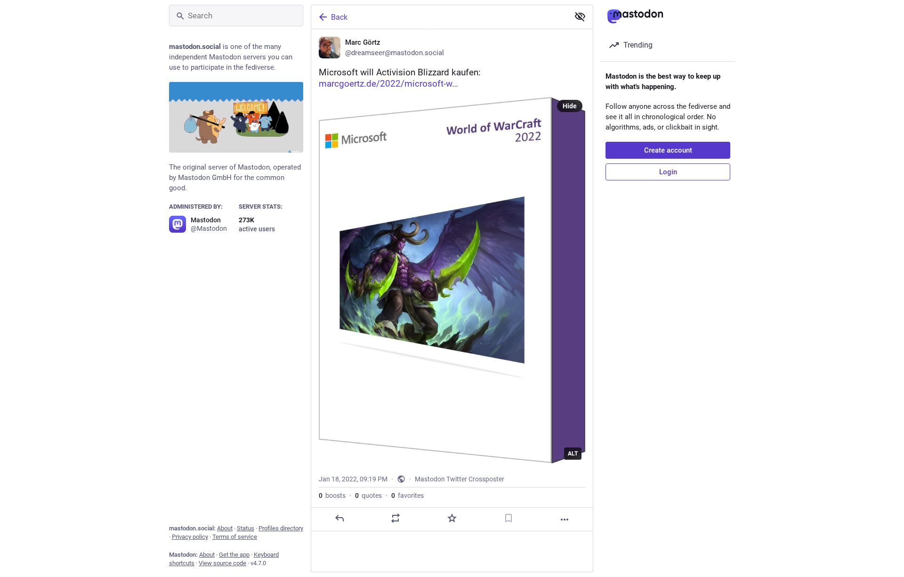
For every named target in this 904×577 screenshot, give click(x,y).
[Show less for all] (580, 16)
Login (668, 172)
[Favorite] (452, 518)
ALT (573, 453)
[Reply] (339, 518)
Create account (668, 150)
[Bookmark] (508, 518)
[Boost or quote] (395, 518)
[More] (564, 519)
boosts (332, 495)
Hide (570, 106)
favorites (407, 495)
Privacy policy (190, 536)
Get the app (234, 554)
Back (339, 17)
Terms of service (234, 536)
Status (245, 528)
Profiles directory (280, 528)
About (225, 528)
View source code (222, 563)
